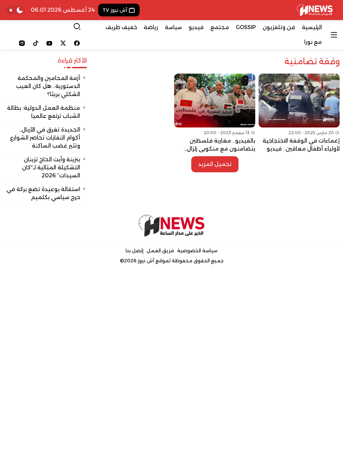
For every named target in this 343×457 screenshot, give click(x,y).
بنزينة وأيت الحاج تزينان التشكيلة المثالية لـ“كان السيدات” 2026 (51, 167)
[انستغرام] (22, 43)
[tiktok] (35, 43)
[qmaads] (171, 225)
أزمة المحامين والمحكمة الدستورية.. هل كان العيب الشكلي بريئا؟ (48, 86)
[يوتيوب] (49, 43)
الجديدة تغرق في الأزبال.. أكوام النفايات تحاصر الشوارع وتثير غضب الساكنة (45, 137)
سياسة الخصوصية (197, 251)
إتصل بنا (134, 251)
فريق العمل (160, 251)
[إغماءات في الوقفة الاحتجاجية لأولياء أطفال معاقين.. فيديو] (299, 113)
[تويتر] (63, 43)
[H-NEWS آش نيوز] (315, 10)
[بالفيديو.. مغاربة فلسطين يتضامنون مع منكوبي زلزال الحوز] (214, 113)
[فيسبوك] (77, 43)
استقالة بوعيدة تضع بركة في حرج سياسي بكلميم (43, 193)
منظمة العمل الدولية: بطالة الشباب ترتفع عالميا (43, 112)
